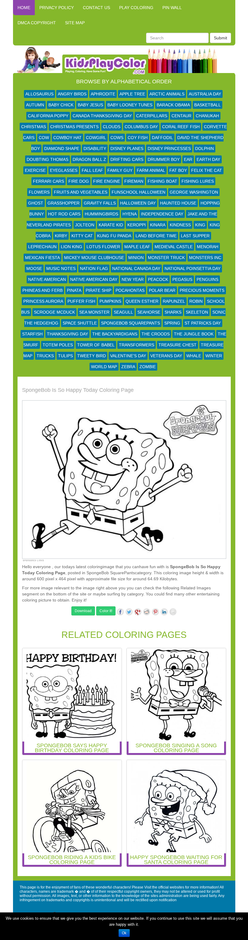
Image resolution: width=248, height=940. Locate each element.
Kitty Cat (82, 235)
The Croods (156, 334)
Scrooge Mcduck (54, 312)
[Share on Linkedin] (164, 611)
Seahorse (148, 312)
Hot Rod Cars (64, 214)
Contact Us (96, 7)
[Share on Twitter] (129, 611)
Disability (94, 148)
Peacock (158, 279)
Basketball (207, 104)
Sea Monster (94, 312)
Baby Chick (60, 104)
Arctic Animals (166, 94)
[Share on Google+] (138, 611)
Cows (116, 137)
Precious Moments (202, 290)
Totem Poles (58, 344)
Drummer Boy (164, 159)
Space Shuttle (80, 323)
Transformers (136, 344)
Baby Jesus (90, 104)
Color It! (106, 611)
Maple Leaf (137, 246)
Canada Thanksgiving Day (102, 115)
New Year (133, 279)
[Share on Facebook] (120, 611)
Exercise (35, 170)
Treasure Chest (177, 344)
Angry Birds (72, 94)
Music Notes (61, 268)
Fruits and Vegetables (80, 192)
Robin (196, 301)
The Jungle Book (194, 334)
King (200, 224)
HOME (24, 7)
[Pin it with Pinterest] (155, 611)
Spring (172, 323)
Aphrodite (103, 94)
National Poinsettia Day (192, 268)
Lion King (71, 246)
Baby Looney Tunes (129, 104)
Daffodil (162, 137)
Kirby (61, 235)
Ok (124, 933)
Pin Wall (172, 7)
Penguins (207, 279)
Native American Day (93, 279)
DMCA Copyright (37, 22)
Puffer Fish (81, 301)
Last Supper (195, 235)
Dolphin (204, 148)
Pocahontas (130, 290)
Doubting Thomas (47, 159)
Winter (213, 355)
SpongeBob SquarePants (130, 323)
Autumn (35, 104)
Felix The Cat (206, 170)
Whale (193, 355)
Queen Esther (142, 301)
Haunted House (178, 203)
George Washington (194, 192)
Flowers (39, 192)
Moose (34, 268)
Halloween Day (138, 203)
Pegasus (182, 279)
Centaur (181, 115)
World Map (104, 366)
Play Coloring (136, 7)
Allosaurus (39, 94)
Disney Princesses (169, 148)
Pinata (74, 290)
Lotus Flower (103, 246)
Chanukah (207, 115)
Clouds (111, 126)
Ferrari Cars (48, 181)
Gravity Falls (100, 203)
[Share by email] (173, 611)
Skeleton (197, 312)
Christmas (33, 126)
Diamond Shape (61, 148)
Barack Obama (173, 104)
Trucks (45, 355)
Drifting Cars (126, 159)
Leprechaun (42, 246)
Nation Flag (94, 268)
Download (83, 611)
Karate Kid (111, 224)
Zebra (128, 366)
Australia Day (205, 94)
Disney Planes (126, 148)
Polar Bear (162, 290)
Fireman (133, 181)
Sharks (173, 312)
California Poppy (48, 115)
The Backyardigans (114, 334)
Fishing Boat (162, 181)
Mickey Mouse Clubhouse (94, 257)
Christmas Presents (74, 126)
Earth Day (208, 159)
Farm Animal (151, 170)
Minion (136, 257)
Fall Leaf (92, 170)
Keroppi (136, 224)
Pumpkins (110, 301)
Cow (44, 137)
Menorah (207, 246)
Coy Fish (138, 137)
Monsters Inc (205, 257)
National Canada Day (136, 268)
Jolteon (84, 224)
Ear (188, 159)
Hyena (129, 214)
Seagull (123, 312)
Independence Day (162, 214)
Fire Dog (78, 181)
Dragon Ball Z (89, 159)
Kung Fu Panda (114, 235)
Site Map (75, 22)
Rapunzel (174, 301)
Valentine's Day (128, 355)
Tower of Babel (96, 344)
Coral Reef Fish (181, 126)
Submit (220, 37)
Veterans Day (166, 355)
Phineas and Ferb (42, 290)
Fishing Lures (197, 181)
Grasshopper (63, 203)
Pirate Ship (98, 290)
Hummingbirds (101, 214)
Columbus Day (141, 126)
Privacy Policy (56, 7)
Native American (47, 279)
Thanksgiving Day (67, 334)
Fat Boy (178, 170)
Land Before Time (156, 235)
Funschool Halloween (138, 192)
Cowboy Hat (67, 137)
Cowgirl (96, 137)
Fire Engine (106, 181)
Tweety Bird (91, 355)
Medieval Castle (174, 246)
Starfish (32, 334)
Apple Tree (132, 94)
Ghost (35, 203)
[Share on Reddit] (146, 611)
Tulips (65, 355)
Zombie (147, 366)
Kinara (157, 224)
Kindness (180, 224)
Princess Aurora (43, 301)
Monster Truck (166, 257)
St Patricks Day (202, 323)
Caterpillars (151, 115)
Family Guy (119, 170)
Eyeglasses (63, 170)
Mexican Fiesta (42, 257)
